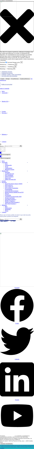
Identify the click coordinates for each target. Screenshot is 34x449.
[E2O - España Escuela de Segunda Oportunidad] (9, 16)
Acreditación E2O (9, 173)
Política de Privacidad (22, 446)
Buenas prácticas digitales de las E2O (14, 192)
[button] (17, 26)
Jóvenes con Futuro (10, 198)
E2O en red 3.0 (9, 185)
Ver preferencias (15, 78)
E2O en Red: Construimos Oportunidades (11, 188)
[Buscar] (0, 144)
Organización (8, 165)
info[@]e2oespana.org (8, 442)
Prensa (6, 210)
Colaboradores (8, 168)
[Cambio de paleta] (17, 153)
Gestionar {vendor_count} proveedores (11, 74)
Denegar (8, 78)
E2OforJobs (8, 195)
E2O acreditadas (9, 175)
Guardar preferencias (25, 78)
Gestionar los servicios (7, 73)
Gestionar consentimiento (6, 443)
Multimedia (8, 209)
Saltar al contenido (4, 88)
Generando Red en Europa (11, 191)
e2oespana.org (8, 227)
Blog (6, 206)
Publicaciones (8, 208)
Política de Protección (10, 179)
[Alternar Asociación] (27, 162)
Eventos (4, 111)
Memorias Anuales (9, 169)
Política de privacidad (6, 84)
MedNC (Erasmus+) (10, 201)
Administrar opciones (6, 71)
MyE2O (7, 193)
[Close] (2, 149)
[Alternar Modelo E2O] (27, 171)
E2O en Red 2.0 (9, 186)
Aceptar (2, 78)
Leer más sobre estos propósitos (9, 76)
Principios (7, 172)
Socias (6, 166)
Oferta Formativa (9, 176)
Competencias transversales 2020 (13, 196)
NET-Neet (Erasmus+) (10, 203)
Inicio (3, 91)
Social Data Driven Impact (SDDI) (13, 183)
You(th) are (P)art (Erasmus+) (12, 202)
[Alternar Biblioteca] (27, 205)
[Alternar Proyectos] (27, 182)
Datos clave (8, 178)
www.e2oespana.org (9, 435)
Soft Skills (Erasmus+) (10, 199)
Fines (6, 163)
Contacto (4, 141)
